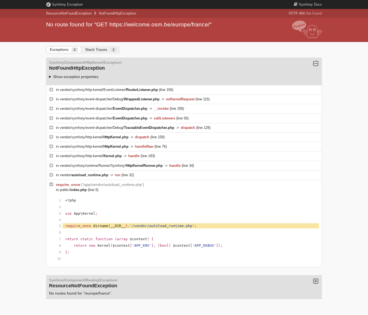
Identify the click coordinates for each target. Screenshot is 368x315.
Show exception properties (75, 77)
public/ (73, 190)
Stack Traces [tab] (99, 49)
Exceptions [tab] (63, 49)
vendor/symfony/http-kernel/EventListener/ (109, 90)
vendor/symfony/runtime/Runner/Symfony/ (111, 166)
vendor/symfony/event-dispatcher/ (103, 109)
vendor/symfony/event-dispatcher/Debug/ (109, 99)
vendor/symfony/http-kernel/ (94, 137)
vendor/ (84, 175)
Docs (310, 4)
